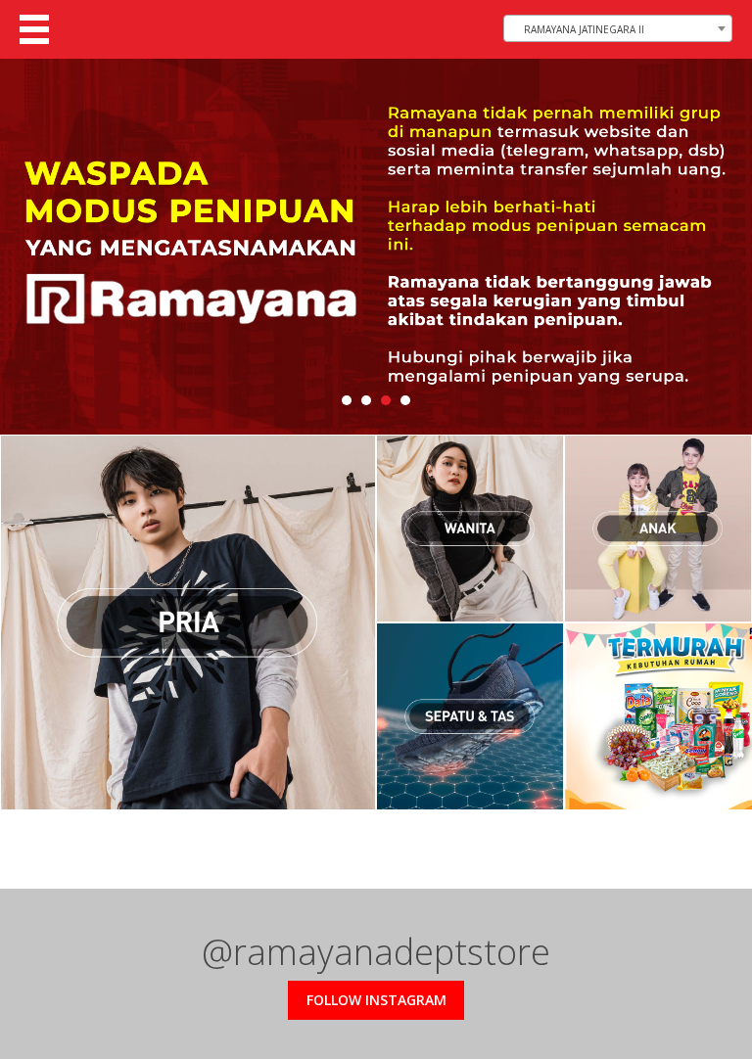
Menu (34, 29)
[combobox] (617, 28)
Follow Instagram (376, 999)
